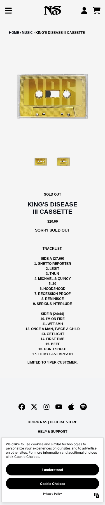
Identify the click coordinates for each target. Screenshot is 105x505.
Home (14, 33)
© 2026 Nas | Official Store (52, 422)
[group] (40, 161)
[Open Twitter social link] (34, 407)
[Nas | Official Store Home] (52, 10)
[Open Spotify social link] (83, 407)
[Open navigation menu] (8, 10)
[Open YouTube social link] (59, 407)
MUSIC (27, 33)
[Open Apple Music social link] (71, 407)
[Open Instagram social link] (46, 407)
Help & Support (52, 432)
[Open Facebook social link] (22, 407)
